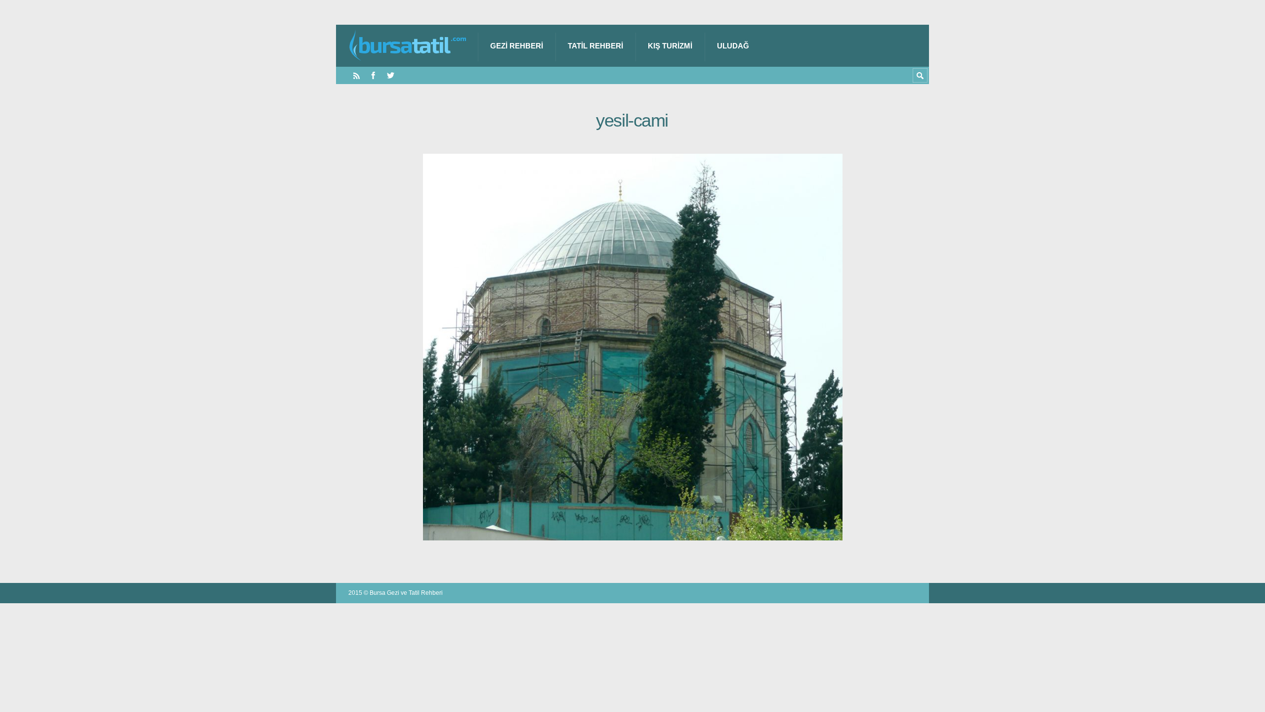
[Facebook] (373, 75)
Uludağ (733, 46)
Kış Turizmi (670, 46)
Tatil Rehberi (595, 46)
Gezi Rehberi (516, 46)
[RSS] (356, 75)
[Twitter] (390, 75)
